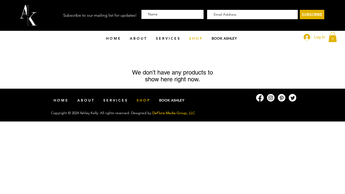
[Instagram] (271, 98)
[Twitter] (292, 98)
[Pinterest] (281, 98)
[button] (167, 38)
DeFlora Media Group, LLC (173, 113)
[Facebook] (260, 98)
